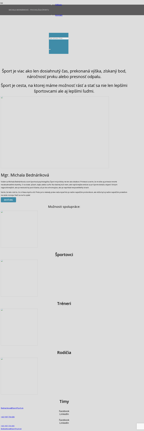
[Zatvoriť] (50, 49)
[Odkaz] (19, 247)
